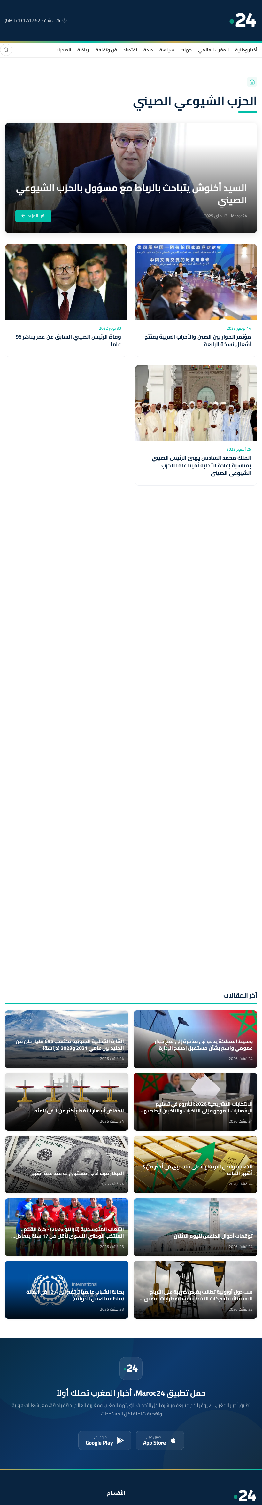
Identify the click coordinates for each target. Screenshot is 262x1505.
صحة (148, 50)
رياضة (83, 50)
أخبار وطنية (246, 50)
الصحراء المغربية (55, 50)
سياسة (166, 50)
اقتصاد (130, 50)
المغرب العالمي (213, 50)
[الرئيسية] (252, 82)
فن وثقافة (106, 50)
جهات (186, 50)
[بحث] (6, 50)
